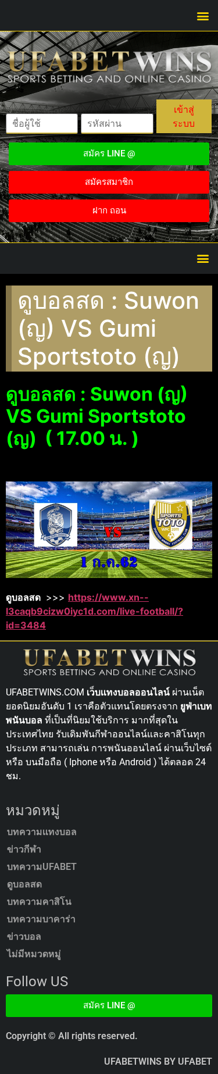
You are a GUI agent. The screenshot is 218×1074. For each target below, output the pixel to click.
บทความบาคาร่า (41, 919)
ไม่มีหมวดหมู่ (34, 953)
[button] (202, 15)
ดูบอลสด (24, 884)
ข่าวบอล (24, 936)
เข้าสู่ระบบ (184, 116)
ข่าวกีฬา (24, 849)
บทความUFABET (42, 866)
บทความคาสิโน (39, 901)
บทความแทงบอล (42, 831)
